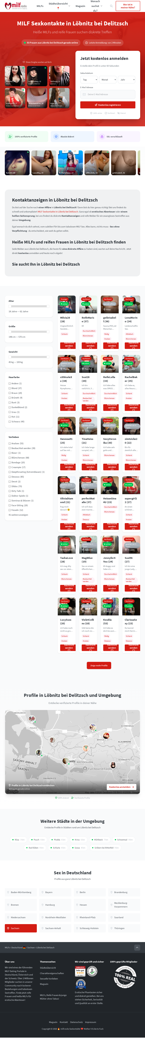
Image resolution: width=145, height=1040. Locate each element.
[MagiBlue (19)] (38, 752)
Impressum (90, 1022)
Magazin (80, 6)
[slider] (9, 306)
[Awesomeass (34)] (86, 748)
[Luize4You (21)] (65, 760)
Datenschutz (76, 1022)
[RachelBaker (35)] (32, 719)
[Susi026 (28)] (92, 727)
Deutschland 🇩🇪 (18, 947)
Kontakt (64, 1022)
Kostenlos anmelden (120, 786)
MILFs (40, 6)
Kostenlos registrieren (109, 104)
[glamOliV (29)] (52, 739)
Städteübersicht (48, 967)
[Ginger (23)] (106, 735)
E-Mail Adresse (86, 87)
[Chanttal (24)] (113, 765)
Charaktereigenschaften (52, 973)
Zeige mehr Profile (99, 665)
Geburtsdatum (86, 73)
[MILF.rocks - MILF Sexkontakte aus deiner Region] (16, 6)
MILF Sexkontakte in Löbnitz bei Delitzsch (58, 211)
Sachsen (31, 947)
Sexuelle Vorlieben (49, 978)
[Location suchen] (111, 6)
